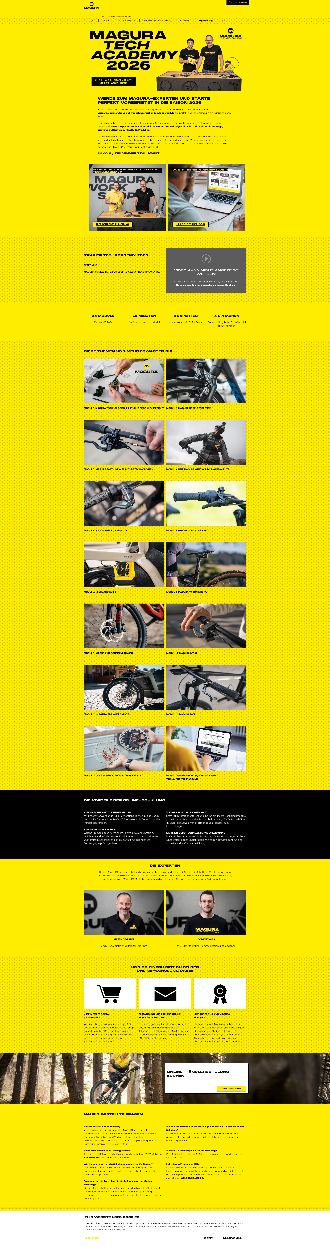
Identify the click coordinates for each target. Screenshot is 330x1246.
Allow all (232, 1238)
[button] (91, 5)
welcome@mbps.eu (192, 1178)
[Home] (103, 16)
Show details (92, 1237)
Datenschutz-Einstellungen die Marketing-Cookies (205, 285)
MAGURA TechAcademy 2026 (119, 16)
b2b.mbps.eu (91, 1157)
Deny (208, 1238)
